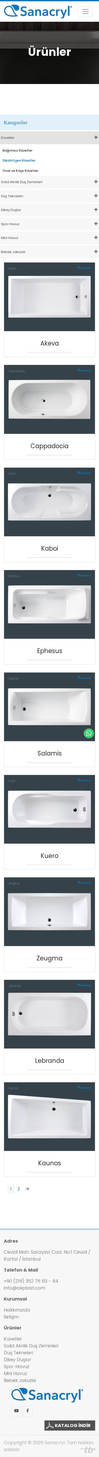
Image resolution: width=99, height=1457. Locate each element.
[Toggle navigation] (85, 11)
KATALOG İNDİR (72, 1425)
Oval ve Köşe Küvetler (20, 170)
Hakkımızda (17, 1310)
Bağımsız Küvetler (17, 150)
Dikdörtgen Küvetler (19, 160)
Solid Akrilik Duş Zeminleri (31, 1346)
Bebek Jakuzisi (20, 1380)
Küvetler (13, 1339)
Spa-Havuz (16, 1366)
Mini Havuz (15, 1373)
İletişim (11, 1317)
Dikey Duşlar (17, 1359)
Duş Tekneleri (18, 1352)
